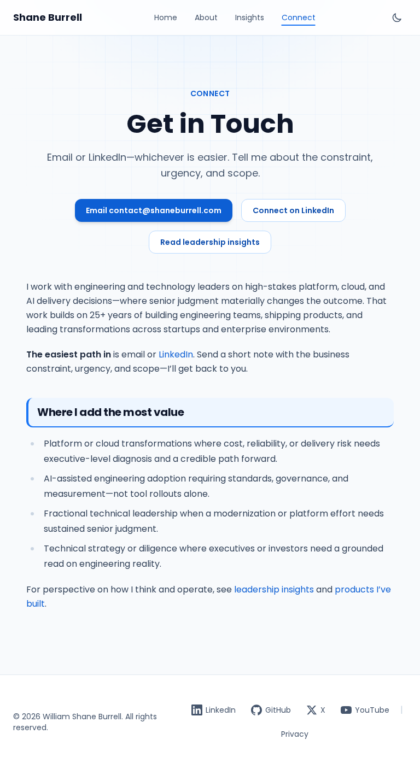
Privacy (294, 734)
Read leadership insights (210, 242)
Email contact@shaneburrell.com (153, 210)
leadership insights (274, 589)
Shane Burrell (47, 17)
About (206, 17)
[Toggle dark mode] (397, 17)
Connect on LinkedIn (293, 210)
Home (165, 17)
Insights (249, 17)
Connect (299, 17)
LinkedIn (176, 354)
